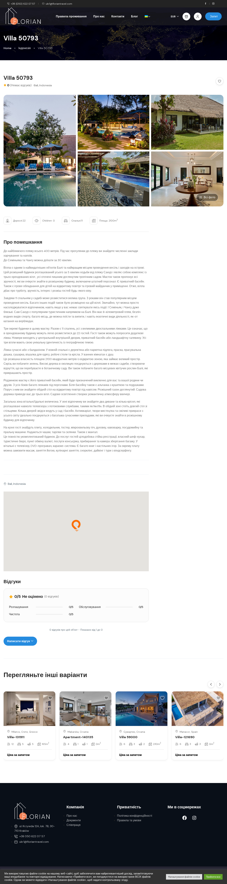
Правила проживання (71, 16)
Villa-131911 (15, 737)
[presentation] (211, 684)
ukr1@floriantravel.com (59, 3)
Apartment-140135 (78, 737)
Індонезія (24, 48)
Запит (214, 16)
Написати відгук (19, 641)
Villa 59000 (128, 737)
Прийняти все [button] (213, 876)
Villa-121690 (185, 737)
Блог (134, 16)
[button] (186, 16)
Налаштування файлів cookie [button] (184, 876)
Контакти (117, 16)
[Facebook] (184, 817)
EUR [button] (173, 16)
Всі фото (209, 197)
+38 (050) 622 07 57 (23, 3)
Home (7, 48)
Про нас (99, 16)
